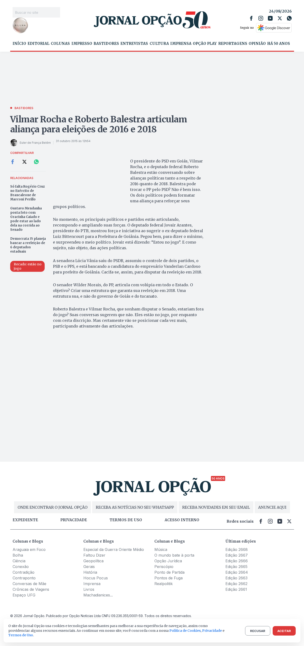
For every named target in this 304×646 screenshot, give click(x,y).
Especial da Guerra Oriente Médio (113, 549)
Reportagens (232, 44)
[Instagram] (260, 18)
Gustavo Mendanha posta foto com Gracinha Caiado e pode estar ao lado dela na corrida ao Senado (26, 219)
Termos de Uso (20, 635)
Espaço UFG (24, 595)
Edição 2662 (236, 583)
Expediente (25, 520)
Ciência (19, 560)
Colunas (60, 44)
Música (160, 549)
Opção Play (205, 44)
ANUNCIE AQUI (272, 507)
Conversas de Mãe (29, 583)
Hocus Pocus (95, 578)
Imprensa (180, 44)
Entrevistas (134, 44)
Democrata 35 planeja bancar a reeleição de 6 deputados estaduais (28, 245)
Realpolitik (163, 583)
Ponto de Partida (169, 572)
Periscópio (163, 566)
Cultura (159, 44)
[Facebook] (251, 18)
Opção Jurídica (168, 560)
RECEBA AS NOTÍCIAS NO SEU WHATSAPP (135, 507)
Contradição (23, 572)
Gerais (89, 566)
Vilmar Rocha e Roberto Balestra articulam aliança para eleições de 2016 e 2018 (98, 124)
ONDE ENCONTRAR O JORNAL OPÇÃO (52, 507)
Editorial (38, 44)
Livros (88, 589)
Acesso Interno (182, 520)
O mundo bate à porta (174, 555)
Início (19, 44)
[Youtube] (270, 18)
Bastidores (106, 44)
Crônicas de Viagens (31, 589)
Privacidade (73, 520)
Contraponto (24, 578)
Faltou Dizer (94, 555)
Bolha (18, 555)
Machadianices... (98, 595)
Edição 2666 (236, 560)
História (90, 572)
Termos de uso (125, 520)
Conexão (21, 566)
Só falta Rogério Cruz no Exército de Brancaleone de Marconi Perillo (27, 193)
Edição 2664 (236, 572)
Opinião (257, 44)
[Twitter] (279, 18)
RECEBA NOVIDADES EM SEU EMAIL (216, 507)
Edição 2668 (236, 549)
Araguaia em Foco (29, 549)
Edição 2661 (236, 589)
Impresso (81, 44)
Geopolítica (93, 560)
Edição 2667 (236, 555)
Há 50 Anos (278, 44)
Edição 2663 (236, 578)
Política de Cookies (185, 630)
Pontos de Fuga (168, 578)
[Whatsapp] (289, 18)
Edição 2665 (236, 566)
